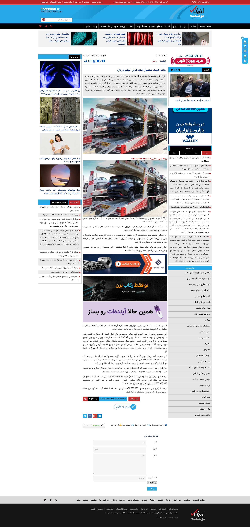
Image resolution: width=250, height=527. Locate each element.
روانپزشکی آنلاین (202, 415)
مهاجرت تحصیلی (202, 355)
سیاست (193, 26)
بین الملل (183, 26)
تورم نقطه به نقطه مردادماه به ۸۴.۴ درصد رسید (61, 214)
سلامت (103, 26)
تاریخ (175, 26)
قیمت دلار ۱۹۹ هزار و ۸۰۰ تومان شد (65, 272)
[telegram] (46, 26)
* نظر (155, 455)
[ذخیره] (94, 61)
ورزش (122, 26)
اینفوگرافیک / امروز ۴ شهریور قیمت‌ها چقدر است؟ (190, 207)
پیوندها (86, 2)
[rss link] (56, 500)
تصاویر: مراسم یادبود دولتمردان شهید (192, 100)
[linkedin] (99, 416)
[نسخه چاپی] (85, 61)
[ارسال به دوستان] (89, 61)
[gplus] (95, 416)
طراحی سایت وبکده (201, 379)
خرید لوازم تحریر (203, 296)
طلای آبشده (205, 409)
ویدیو (95, 26)
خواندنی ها (113, 26)
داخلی (154, 61)
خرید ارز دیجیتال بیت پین (198, 278)
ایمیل (155, 448)
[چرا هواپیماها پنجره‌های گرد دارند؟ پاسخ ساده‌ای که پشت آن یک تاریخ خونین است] (60, 175)
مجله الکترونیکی (121, 509)
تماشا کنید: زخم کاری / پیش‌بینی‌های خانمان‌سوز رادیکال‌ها (189, 159)
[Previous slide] (179, 70)
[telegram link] (50, 500)
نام (156, 441)
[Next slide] (172, 70)
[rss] (51, 26)
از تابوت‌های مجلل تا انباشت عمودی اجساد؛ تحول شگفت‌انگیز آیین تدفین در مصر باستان (60, 128)
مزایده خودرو (204, 385)
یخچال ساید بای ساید (200, 290)
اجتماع (159, 26)
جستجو (100, 509)
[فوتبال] (245, 51)
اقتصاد (167, 26)
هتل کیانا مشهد (203, 308)
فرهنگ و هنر (141, 26)
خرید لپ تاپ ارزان (202, 302)
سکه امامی (205, 397)
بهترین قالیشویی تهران (200, 391)
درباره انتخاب (173, 509)
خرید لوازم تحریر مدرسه (199, 284)
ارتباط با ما (162, 509)
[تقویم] (245, 56)
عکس (88, 26)
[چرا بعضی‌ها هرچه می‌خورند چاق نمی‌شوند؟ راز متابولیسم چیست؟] (60, 144)
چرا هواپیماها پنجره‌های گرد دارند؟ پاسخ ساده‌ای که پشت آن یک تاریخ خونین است (60, 192)
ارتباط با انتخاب (97, 2)
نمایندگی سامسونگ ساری (198, 326)
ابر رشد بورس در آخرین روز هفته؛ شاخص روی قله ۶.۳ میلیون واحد (59, 261)
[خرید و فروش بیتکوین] (190, 126)
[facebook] (90, 416)
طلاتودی (206, 349)
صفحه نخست (205, 26)
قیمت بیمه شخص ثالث (199, 367)
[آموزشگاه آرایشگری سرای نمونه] (125, 311)
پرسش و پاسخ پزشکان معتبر (197, 272)
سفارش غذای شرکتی (201, 373)
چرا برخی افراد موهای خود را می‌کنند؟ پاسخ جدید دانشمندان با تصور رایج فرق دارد (169, 39)
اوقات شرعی (68, 2)
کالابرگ (207, 343)
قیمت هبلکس (204, 361)
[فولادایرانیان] (125, 264)
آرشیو (93, 509)
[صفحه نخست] (245, 41)
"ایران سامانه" (162, 517)
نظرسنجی (44, 2)
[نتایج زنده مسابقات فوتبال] (245, 60)
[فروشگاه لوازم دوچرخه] (125, 288)
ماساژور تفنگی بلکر (202, 314)
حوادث (130, 26)
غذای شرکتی (205, 332)
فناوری (152, 26)
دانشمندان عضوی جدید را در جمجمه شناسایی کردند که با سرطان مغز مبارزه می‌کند (57, 37)
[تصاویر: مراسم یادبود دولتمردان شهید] (190, 85)
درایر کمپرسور (204, 338)
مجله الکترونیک (55, 2)
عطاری (207, 320)
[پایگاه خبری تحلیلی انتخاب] (199, 13)
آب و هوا (78, 2)
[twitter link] (45, 500)
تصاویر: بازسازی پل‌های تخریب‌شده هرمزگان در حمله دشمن (59, 208)
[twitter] (40, 26)
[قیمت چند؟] (245, 46)
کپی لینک (134, 398)
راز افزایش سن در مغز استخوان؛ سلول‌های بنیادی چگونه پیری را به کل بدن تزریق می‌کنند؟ (60, 92)
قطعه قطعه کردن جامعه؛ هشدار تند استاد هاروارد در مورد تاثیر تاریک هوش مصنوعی (114, 39)
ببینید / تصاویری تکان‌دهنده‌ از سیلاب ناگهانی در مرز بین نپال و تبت (189, 175)
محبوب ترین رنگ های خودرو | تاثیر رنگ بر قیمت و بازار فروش (59, 278)
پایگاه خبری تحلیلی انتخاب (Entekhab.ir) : (149, 158)
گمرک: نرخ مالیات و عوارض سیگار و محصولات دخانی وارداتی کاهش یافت (59, 254)
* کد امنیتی (152, 477)
